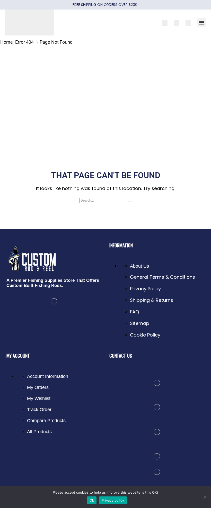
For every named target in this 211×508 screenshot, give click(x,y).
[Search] (129, 201)
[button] (201, 22)
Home (6, 42)
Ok (92, 500)
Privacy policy (113, 500)
